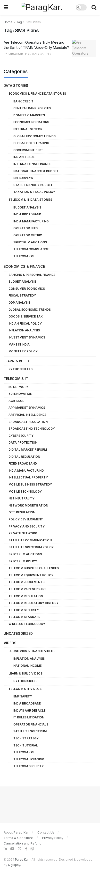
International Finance (32, 164)
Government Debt (28, 150)
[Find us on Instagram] (32, 849)
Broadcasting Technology (31, 428)
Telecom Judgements (26, 582)
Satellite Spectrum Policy (31, 547)
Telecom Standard (24, 617)
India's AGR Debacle (29, 710)
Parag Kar (15, 53)
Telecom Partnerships (27, 589)
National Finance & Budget (35, 171)
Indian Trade (23, 157)
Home (8, 22)
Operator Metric (27, 235)
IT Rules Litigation (28, 717)
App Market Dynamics (26, 407)
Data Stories (16, 85)
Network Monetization (28, 505)
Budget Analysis (27, 207)
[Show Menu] (6, 7)
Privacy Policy (52, 838)
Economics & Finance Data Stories (37, 93)
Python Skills (20, 369)
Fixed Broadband (22, 463)
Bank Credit (23, 101)
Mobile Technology (25, 491)
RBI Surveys (23, 178)
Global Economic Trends (34, 136)
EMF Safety (22, 696)
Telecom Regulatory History (33, 603)
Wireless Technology (26, 624)
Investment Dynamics (26, 337)
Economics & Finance (24, 266)
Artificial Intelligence (27, 415)
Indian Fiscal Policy (25, 323)
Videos (10, 643)
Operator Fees (25, 228)
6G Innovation (20, 394)
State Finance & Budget (33, 185)
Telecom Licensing (28, 759)
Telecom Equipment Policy (30, 575)
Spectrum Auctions (30, 242)
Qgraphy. (14, 865)
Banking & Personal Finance (31, 275)
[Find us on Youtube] (12, 849)
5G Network (18, 387)
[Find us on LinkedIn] (5, 849)
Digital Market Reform (27, 449)
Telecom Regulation (25, 596)
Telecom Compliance (31, 249)
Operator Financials (30, 724)
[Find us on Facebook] (26, 849)
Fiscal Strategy (22, 295)
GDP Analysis (19, 302)
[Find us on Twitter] (20, 849)
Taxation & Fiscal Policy (34, 192)
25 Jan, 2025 (35, 53)
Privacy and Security (26, 526)
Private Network (22, 533)
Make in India (19, 344)
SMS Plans (33, 22)
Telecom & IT (16, 379)
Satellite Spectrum (30, 731)
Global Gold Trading (31, 143)
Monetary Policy (23, 351)
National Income (27, 665)
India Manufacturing (31, 221)
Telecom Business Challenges (33, 568)
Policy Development (25, 519)
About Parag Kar (16, 832)
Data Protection (22, 442)
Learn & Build (16, 361)
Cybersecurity (20, 435)
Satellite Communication (30, 540)
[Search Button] (94, 7)
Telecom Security (23, 610)
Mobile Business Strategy (30, 484)
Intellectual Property (28, 477)
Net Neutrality (21, 498)
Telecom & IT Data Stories (30, 199)
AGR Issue (16, 401)
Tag (19, 22)
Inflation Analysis (24, 330)
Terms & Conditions (18, 838)
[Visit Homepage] (42, 7)
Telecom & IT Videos (25, 689)
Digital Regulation (24, 456)
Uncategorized (18, 633)
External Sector (27, 129)
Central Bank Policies (32, 108)
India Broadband (27, 214)
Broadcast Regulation (28, 422)
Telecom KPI (23, 256)
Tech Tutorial (25, 745)
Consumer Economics (26, 288)
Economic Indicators (31, 122)
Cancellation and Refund (23, 843)
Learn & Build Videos (25, 673)
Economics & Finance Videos (31, 651)
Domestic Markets (29, 115)
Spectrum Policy (22, 561)
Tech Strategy (26, 738)
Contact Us (45, 832)
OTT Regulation (21, 512)
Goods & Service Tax (25, 316)
